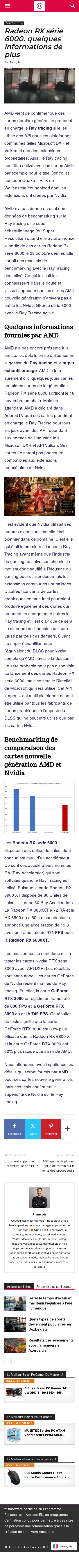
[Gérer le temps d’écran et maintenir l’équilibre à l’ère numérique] (15, 1303)
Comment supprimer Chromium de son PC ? (21, 1163)
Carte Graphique (14, 23)
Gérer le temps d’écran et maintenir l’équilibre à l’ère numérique (50, 1303)
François (14, 62)
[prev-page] (7, 1361)
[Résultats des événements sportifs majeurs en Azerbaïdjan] (15, 1345)
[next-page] (14, 1361)
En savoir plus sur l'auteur (54, 1286)
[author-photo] (39, 1208)
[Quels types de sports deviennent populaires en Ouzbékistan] (15, 1324)
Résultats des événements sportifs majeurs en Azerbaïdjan (51, 1345)
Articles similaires (19, 1286)
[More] (67, 1129)
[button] (73, 6)
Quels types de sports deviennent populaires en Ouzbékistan (50, 1324)
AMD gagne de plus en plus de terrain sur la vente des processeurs (58, 1165)
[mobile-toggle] (7, 6)
